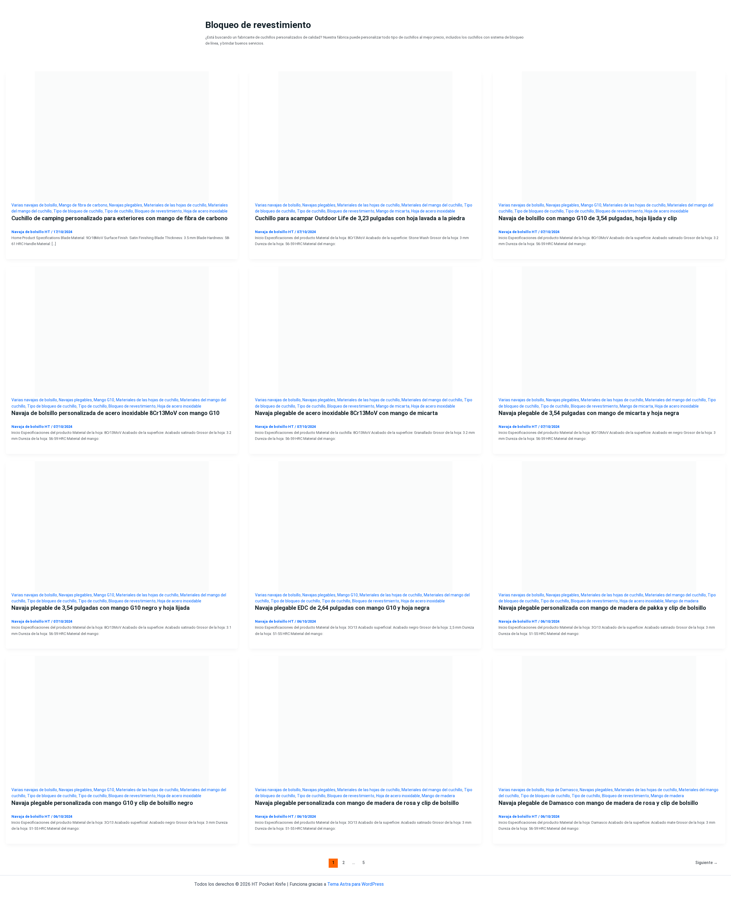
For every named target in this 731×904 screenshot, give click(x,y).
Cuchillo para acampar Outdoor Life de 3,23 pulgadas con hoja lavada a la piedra (360, 218)
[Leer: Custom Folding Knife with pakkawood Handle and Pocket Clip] (609, 526)
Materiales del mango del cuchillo (431, 205)
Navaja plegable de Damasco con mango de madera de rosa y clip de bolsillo (598, 802)
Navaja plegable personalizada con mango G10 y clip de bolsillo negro (102, 802)
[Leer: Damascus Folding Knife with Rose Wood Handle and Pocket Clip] (609, 721)
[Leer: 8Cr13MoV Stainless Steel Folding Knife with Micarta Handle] (365, 331)
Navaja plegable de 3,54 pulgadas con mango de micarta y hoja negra (589, 413)
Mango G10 (591, 205)
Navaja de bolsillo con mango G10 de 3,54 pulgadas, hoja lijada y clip (588, 218)
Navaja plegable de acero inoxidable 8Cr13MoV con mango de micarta (346, 413)
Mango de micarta (392, 211)
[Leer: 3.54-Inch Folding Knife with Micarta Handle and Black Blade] (609, 331)
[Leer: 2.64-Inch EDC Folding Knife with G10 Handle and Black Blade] (365, 526)
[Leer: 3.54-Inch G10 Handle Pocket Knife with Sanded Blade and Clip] (609, 137)
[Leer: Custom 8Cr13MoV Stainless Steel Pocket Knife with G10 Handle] (122, 331)
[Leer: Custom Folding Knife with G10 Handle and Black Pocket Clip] (122, 721)
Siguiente (706, 862)
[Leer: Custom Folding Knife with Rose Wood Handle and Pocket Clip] (365, 721)
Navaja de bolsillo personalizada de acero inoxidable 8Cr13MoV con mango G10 (115, 413)
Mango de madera (681, 601)
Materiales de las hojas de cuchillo (175, 205)
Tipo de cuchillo (119, 211)
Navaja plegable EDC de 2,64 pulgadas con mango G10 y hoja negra (342, 607)
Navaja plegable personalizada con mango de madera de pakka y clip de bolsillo (602, 607)
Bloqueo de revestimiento (158, 211)
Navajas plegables (125, 205)
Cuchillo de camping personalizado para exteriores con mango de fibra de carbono (119, 218)
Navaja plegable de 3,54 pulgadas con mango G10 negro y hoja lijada (100, 607)
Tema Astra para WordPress (355, 884)
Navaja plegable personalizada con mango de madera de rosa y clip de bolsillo (357, 802)
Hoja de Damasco (562, 789)
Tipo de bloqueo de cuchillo (78, 211)
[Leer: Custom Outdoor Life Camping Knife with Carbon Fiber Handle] (122, 137)
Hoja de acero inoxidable (206, 211)
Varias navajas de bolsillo (34, 205)
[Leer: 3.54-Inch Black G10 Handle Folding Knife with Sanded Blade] (122, 526)
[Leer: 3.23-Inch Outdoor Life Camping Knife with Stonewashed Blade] (365, 137)
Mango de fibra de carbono (83, 205)
